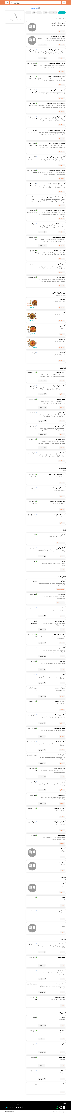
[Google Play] (9, 1107)
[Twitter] (64, 1107)
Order (13, 1111)
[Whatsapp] (57, 1107)
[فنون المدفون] (35, 8)
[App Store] (19, 1107)
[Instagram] (60, 1107)
